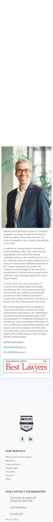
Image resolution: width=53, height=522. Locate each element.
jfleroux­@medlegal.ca (15, 347)
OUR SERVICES (15, 451)
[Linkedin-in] (30, 439)
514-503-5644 (11, 352)
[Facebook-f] (22, 439)
